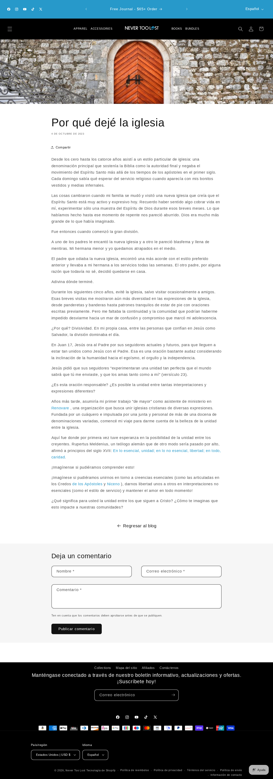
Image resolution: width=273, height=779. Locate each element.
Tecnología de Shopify (101, 770)
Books (176, 28)
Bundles (192, 28)
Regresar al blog (140, 525)
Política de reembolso (134, 770)
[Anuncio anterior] (86, 9)
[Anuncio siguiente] (187, 9)
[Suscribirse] (173, 695)
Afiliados (148, 668)
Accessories (101, 28)
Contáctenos (169, 668)
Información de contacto (226, 774)
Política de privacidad (168, 770)
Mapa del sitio (126, 668)
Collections (102, 668)
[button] (10, 29)
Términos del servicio (201, 770)
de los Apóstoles (87, 484)
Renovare (60, 408)
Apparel (80, 28)
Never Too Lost (75, 770)
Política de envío (231, 770)
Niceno (113, 484)
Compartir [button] (63, 147)
